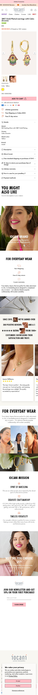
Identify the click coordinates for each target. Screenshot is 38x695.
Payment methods (10, 178)
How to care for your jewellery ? (14, 173)
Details (6, 122)
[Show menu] (2, 10)
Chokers (16, 14)
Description (7, 149)
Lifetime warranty (10, 169)
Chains (11, 14)
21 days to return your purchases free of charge (17, 164)
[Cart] (35, 10)
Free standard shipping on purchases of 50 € (19, 158)
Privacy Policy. (13, 676)
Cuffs (29, 14)
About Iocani (8, 154)
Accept (18, 681)
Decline (18, 686)
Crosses (23, 14)
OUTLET (4, 14)
